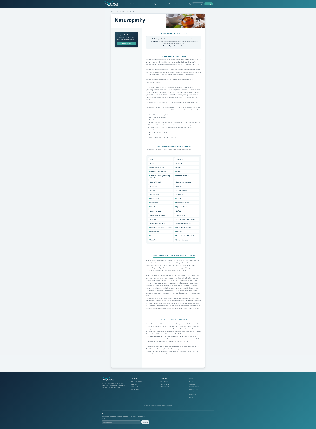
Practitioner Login (198, 4)
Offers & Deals (135, 389)
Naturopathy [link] (130, 11)
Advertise (177, 4)
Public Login (208, 4)
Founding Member (194, 386)
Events (162, 4)
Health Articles (164, 381)
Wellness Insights (164, 386)
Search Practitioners (136, 381)
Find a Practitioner (126, 43)
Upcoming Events (164, 384)
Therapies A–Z (120, 11)
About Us (191, 381)
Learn (144, 4)
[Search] (189, 3)
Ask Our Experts (154, 4)
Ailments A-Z (134, 386)
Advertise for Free (193, 389)
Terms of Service (193, 392)
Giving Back (192, 384)
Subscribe (145, 422)
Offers (169, 4)
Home (126, 4)
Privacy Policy (192, 394)
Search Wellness (134, 4)
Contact (191, 397)
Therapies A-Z (134, 384)
